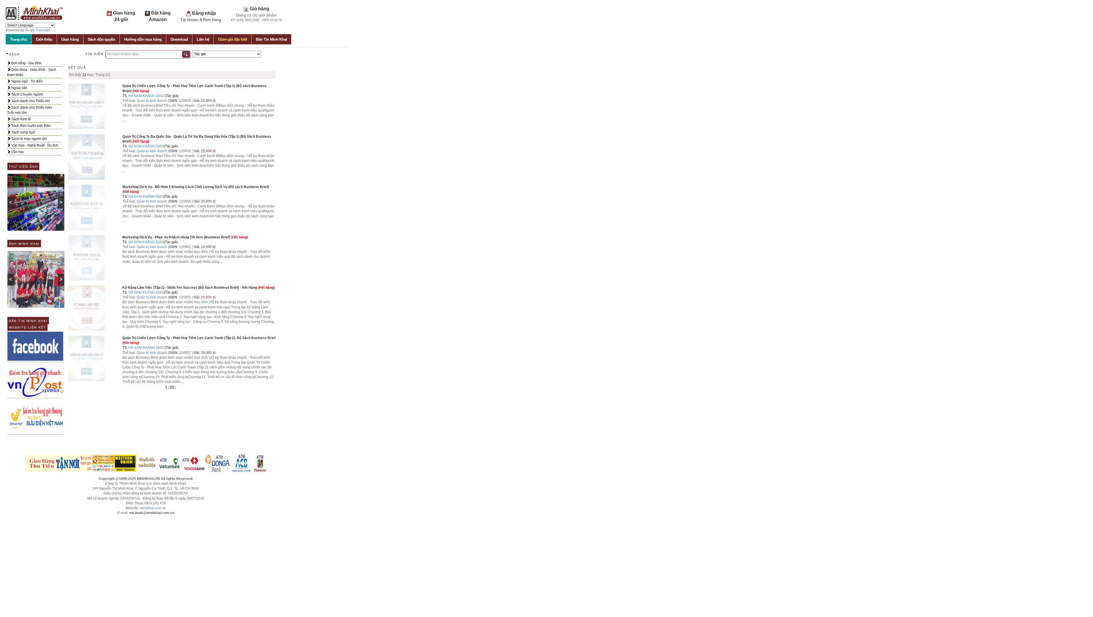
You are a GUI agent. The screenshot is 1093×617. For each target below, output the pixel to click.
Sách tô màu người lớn (29, 139)
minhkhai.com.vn (153, 508)
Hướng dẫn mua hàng (143, 39)
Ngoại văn (19, 88)
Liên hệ (203, 39)
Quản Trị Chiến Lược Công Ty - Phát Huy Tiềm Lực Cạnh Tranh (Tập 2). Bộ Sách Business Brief (199, 338)
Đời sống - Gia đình (26, 63)
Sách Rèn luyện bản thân (31, 126)
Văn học (17, 152)
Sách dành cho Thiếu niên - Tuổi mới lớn (30, 110)
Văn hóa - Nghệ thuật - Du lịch (34, 145)
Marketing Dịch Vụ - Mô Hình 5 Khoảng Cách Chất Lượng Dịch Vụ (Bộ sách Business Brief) (195, 187)
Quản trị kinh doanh (152, 101)
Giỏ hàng (259, 8)
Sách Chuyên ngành (27, 94)
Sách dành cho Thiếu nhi (30, 101)
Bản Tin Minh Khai (271, 39)
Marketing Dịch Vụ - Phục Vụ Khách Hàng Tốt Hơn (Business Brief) (176, 237)
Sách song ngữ (23, 132)
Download (179, 39)
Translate (43, 30)
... (123, 120)
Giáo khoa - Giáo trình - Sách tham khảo (31, 72)
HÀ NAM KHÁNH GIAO (146, 96)
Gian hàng (70, 39)
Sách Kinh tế (21, 119)
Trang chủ (18, 39)
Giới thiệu (44, 39)
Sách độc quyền (101, 39)
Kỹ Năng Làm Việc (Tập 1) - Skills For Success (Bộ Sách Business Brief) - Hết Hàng (189, 288)
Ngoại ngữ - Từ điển (27, 81)
